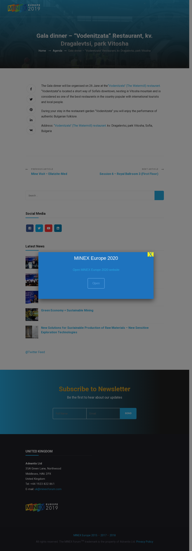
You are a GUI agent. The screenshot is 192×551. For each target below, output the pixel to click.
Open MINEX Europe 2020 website (96, 269)
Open (96, 283)
